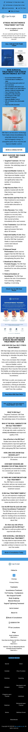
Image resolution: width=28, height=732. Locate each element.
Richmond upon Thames (21, 704)
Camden (7, 671)
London (17, 657)
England (11, 657)
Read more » (14, 637)
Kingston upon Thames (7, 695)
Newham (7, 705)
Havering (21, 678)
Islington (7, 687)
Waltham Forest (21, 712)
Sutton (7, 712)
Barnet (7, 664)
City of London (21, 671)
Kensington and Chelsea (21, 686)
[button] (24, 16)
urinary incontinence (9, 432)
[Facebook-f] (14, 575)
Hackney (7, 678)
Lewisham (21, 696)
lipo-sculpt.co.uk (19, 726)
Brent (21, 664)
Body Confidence (14, 635)
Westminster (14, 719)
